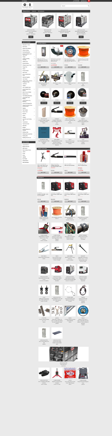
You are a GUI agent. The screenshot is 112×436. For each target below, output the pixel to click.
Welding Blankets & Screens (26, 130)
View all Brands (26, 162)
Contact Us (34, 11)
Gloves (24, 68)
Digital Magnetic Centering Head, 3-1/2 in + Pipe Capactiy (44, 238)
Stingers (24, 117)
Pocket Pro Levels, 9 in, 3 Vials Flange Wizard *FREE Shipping (57, 238)
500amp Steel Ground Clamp (43, 257)
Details (31, 36)
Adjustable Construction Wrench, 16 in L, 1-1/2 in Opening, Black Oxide (83, 259)
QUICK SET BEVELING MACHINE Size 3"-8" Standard (83, 300)
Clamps (24, 56)
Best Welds (25, 158)
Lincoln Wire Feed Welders (26, 98)
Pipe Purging (25, 110)
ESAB (38, 58)
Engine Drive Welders (27, 48)
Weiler (65, 58)
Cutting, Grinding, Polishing (26, 59)
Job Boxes (25, 83)
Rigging (24, 108)
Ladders (24, 85)
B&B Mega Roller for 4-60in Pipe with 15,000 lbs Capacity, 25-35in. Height (57, 142)
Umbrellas (25, 125)
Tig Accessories (26, 123)
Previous (88, 43)
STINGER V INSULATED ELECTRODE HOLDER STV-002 (57, 121)
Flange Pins (25, 67)
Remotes (24, 113)
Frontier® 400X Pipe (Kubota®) (64, 31)
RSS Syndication (41, 11)
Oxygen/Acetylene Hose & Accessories (27, 106)
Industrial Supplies (26, 77)
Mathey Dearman (26, 146)
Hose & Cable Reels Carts (27, 75)
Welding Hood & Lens (27, 137)
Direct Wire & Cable (80, 58)
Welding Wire (25, 135)
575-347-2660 (76, 0)
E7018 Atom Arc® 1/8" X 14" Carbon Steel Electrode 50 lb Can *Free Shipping (42, 61)
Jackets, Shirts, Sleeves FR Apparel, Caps (27, 81)
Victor (24, 155)
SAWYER (24, 157)
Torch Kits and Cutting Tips (27, 120)
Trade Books (25, 122)
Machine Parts (25, 94)
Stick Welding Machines (27, 95)
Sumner (38, 164)
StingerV (52, 164)
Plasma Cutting (26, 50)
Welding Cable (25, 132)
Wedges (24, 127)
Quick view (57, 162)
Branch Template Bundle (82, 165)
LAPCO (24, 151)
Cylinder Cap (25, 61)
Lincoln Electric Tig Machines (26, 101)
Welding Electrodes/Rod (27, 134)
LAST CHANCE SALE (27, 87)
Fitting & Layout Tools (27, 65)
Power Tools (25, 111)
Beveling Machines (26, 52)
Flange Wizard (25, 160)
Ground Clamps (26, 70)
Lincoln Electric (26, 144)
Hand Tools (25, 72)
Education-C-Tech (26, 44)
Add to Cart (43, 67)
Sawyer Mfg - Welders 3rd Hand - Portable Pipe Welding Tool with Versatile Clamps (57, 321)
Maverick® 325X (48, 31)
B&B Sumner (25, 148)
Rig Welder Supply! (25, 0)
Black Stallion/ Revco (27, 150)
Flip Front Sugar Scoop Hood (69, 82)
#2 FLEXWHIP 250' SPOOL (57, 217)
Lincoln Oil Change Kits (27, 103)
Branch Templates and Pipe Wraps (27, 54)
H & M (24, 153)
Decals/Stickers (26, 63)
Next (89, 43)
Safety (24, 115)
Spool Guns (25, 46)
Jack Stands (25, 79)
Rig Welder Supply (80, 164)
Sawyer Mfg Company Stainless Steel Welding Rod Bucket (83, 121)
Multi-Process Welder (27, 92)
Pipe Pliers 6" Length (57, 82)
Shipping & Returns (26, 11)
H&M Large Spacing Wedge (69, 165)
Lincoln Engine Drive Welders (27, 90)
